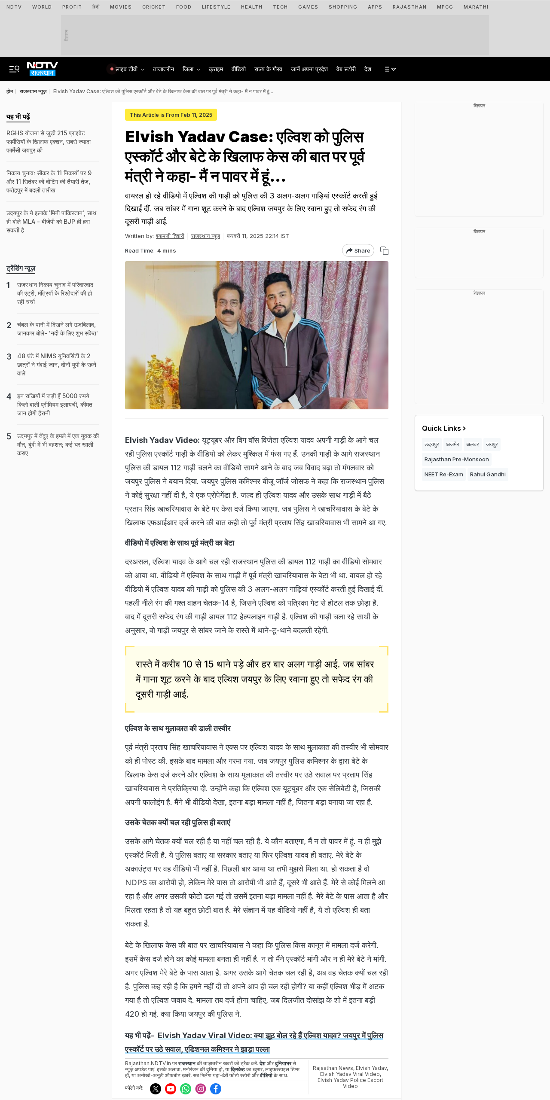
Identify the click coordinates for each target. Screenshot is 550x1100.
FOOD (184, 7)
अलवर (472, 444)
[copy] (384, 251)
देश (367, 69)
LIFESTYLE (216, 7)
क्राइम (216, 69)
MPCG (445, 7)
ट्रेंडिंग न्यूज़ (20, 268)
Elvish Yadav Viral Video (350, 1074)
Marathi (476, 7)
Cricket (154, 7)
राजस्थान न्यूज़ (205, 235)
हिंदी (96, 7)
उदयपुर (432, 444)
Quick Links (441, 428)
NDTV (14, 7)
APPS (375, 7)
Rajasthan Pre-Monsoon (457, 459)
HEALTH (252, 7)
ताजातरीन (163, 69)
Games (308, 7)
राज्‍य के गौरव (268, 69)
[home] (42, 66)
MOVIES (121, 7)
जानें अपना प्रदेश (309, 69)
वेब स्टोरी (346, 69)
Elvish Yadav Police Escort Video (350, 1083)
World (42, 7)
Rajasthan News (333, 1068)
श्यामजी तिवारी (170, 235)
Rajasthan (410, 7)
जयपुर (492, 444)
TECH (280, 7)
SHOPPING (343, 7)
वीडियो (239, 69)
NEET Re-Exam (444, 474)
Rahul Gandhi (488, 474)
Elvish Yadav (371, 1068)
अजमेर (452, 444)
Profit (72, 7)
